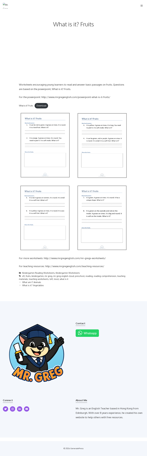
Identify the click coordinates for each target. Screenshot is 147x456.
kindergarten (38, 276)
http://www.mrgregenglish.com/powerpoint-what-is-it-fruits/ (75, 97)
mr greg (48, 276)
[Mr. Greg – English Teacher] (7, 5)
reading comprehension (105, 276)
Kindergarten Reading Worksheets (38, 273)
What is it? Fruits (26, 105)
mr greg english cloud (63, 276)
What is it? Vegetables (33, 285)
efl (23, 276)
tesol (56, 279)
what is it (64, 279)
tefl (51, 279)
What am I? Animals (31, 282)
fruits (28, 276)
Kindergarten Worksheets (68, 273)
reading (89, 276)
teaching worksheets (39, 279)
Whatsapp (90, 333)
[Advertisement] (73, 61)
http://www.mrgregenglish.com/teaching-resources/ (74, 266)
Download (41, 105)
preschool (80, 276)
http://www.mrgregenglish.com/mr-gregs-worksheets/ (75, 258)
